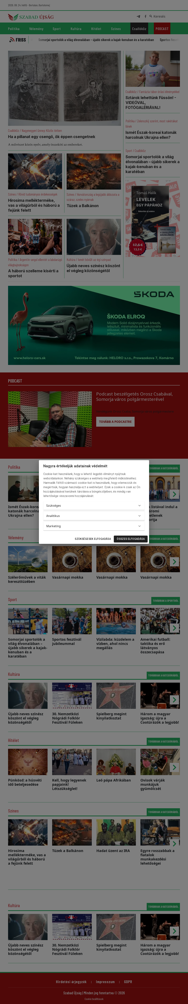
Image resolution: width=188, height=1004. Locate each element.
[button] (94, 505)
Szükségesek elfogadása (93, 538)
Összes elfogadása (131, 538)
